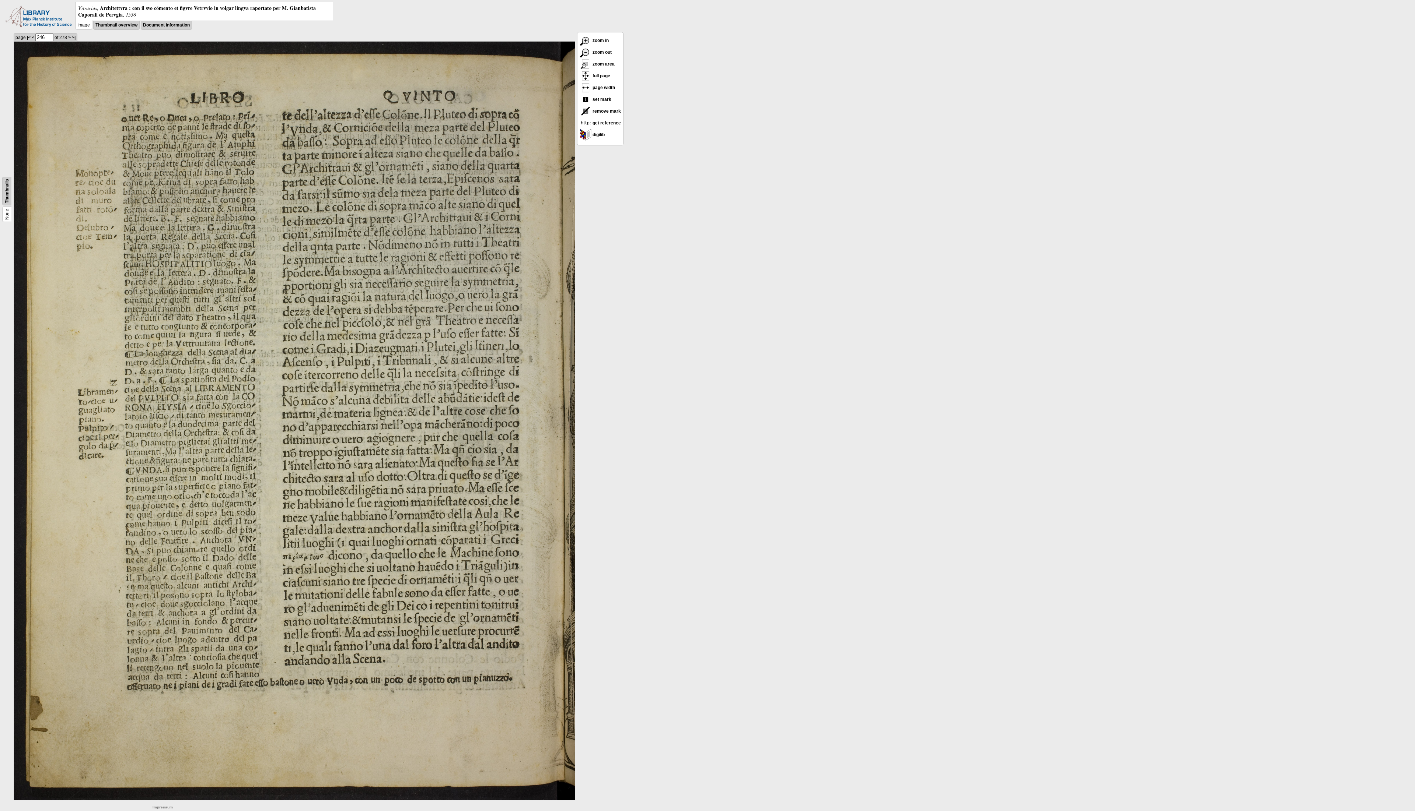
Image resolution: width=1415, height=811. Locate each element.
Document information (166, 25)
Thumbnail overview (116, 25)
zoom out (601, 52)
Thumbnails (7, 191)
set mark (601, 99)
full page (600, 75)
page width (603, 87)
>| (74, 37)
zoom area (603, 64)
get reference (606, 123)
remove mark (606, 111)
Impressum (163, 807)
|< (29, 37)
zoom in (600, 40)
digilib (598, 134)
